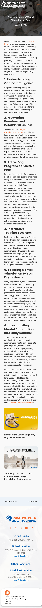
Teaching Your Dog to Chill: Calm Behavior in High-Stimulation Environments (18, 476)
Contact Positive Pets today (21, 403)
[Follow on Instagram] (21, 528)
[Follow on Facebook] (10, 528)
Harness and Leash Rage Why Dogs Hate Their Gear (19, 436)
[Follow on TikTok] (32, 528)
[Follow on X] (15, 528)
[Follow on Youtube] (26, 528)
